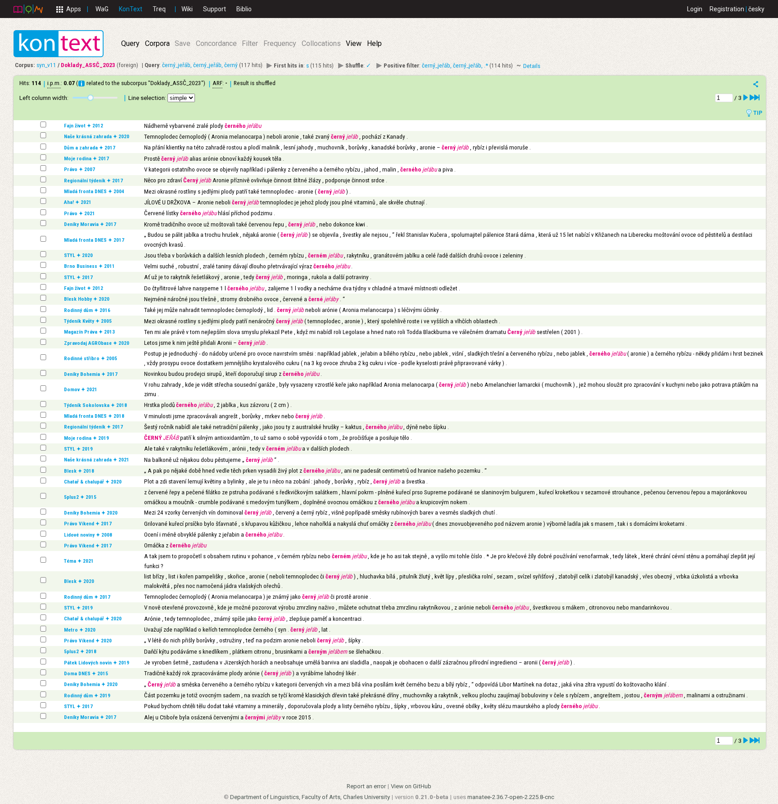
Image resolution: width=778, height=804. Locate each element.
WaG (102, 9)
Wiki (187, 9)
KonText (130, 9)
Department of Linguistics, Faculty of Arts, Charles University (310, 797)
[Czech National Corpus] (28, 8)
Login (694, 9)
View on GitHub (411, 786)
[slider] (90, 98)
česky (756, 9)
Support (214, 9)
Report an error (366, 786)
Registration (727, 9)
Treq (159, 9)
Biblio (244, 9)
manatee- (510, 797)
